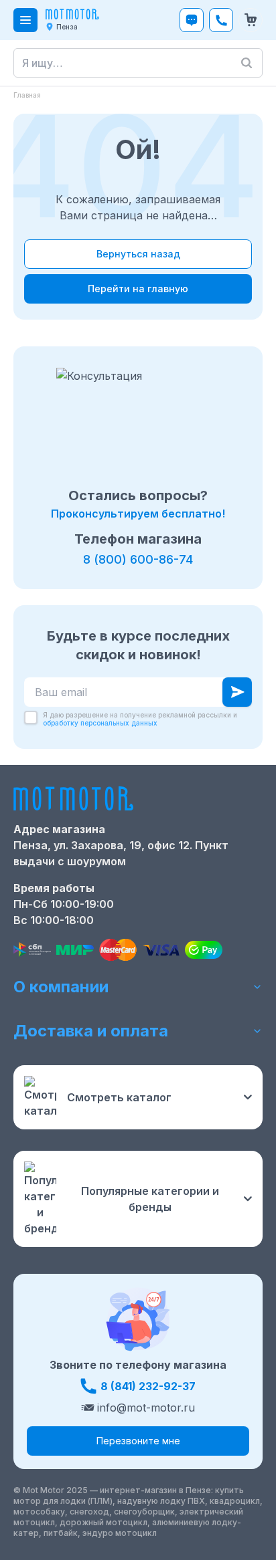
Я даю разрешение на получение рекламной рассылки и (140, 719)
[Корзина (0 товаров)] (250, 20)
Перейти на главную (138, 288)
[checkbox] (31, 717)
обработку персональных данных (100, 723)
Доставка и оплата (90, 1030)
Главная (27, 95)
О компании (61, 986)
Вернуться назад (138, 253)
